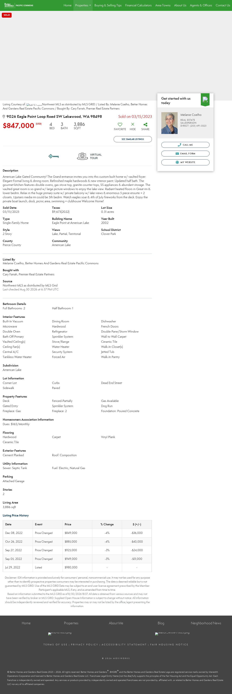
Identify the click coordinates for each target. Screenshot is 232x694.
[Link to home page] (20, 5)
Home (68, 5)
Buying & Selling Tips (108, 5)
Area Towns (163, 5)
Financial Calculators (138, 5)
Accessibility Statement (124, 644)
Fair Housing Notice (169, 644)
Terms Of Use (56, 644)
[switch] (120, 127)
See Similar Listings (133, 139)
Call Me (187, 144)
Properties (83, 7)
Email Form (187, 153)
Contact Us (223, 5)
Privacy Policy (84, 644)
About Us (180, 5)
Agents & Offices (201, 5)
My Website (187, 162)
